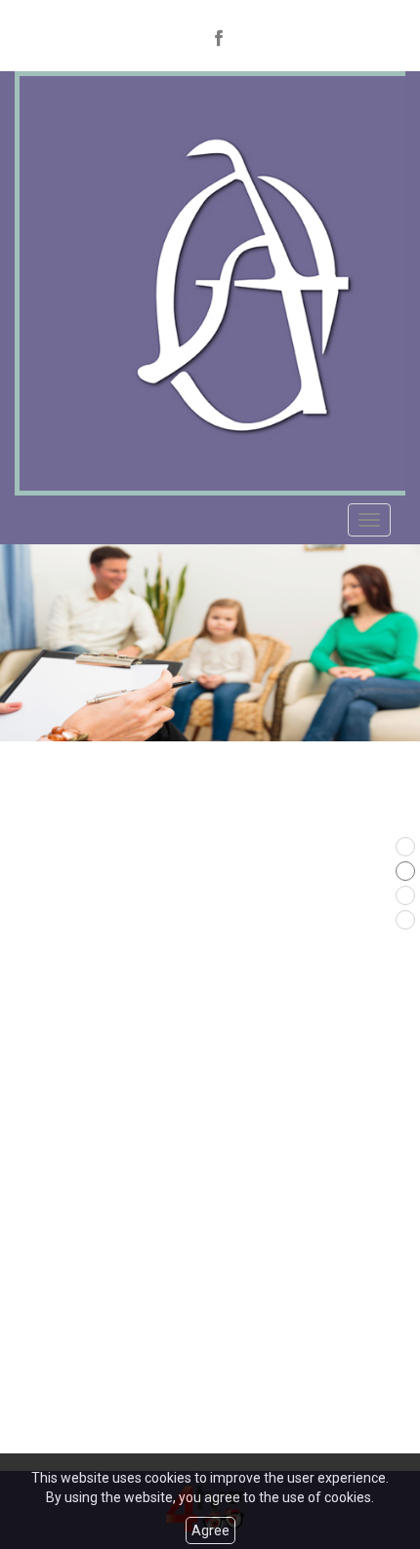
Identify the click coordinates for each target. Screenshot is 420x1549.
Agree (210, 1530)
